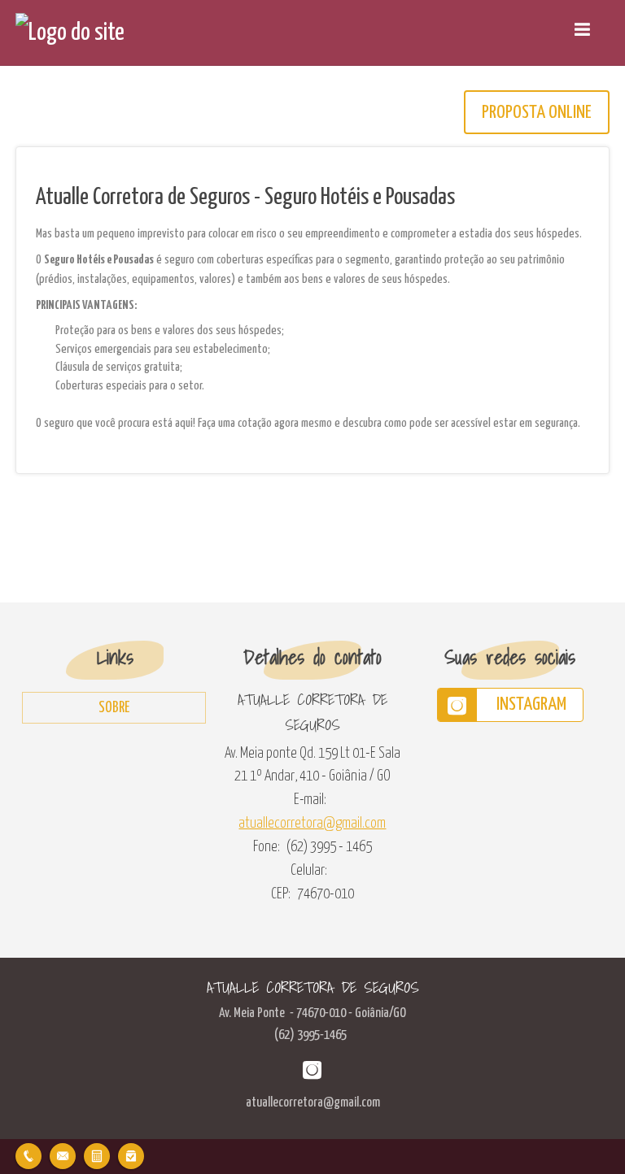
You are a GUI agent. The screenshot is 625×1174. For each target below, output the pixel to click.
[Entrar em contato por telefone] (28, 1156)
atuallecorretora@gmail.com (312, 823)
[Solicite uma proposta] (97, 1154)
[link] (510, 705)
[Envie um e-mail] (63, 1154)
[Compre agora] (131, 1154)
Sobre (113, 708)
